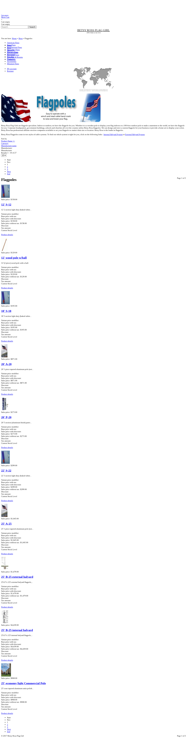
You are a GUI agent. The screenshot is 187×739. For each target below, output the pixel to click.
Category (4, 143)
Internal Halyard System (113, 134)
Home (14, 38)
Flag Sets (10, 57)
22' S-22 (6, 470)
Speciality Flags (13, 50)
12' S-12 (6, 204)
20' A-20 (6, 364)
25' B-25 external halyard (17, 576)
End (8, 174)
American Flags (13, 43)
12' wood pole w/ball (14, 257)
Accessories (11, 61)
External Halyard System (135, 134)
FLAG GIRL (93, 30)
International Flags (14, 47)
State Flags (11, 45)
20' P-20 (6, 417)
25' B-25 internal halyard (17, 630)
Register (10, 71)
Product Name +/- (8, 141)
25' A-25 (6, 523)
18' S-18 (6, 311)
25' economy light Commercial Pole (23, 683)
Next (9, 171)
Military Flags (12, 52)
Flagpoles (11, 59)
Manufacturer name (9, 146)
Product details (7, 234)
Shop (21, 38)
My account (12, 69)
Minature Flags (13, 64)
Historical (11, 54)
